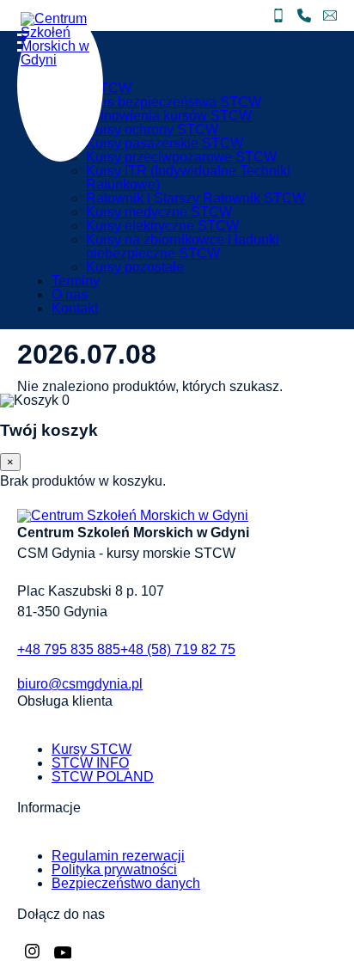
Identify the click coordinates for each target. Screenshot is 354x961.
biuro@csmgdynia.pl (80, 683)
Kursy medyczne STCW (159, 212)
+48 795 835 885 (68, 649)
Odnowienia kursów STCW (169, 115)
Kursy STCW (91, 749)
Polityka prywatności (114, 869)
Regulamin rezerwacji (118, 855)
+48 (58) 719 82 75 (177, 649)
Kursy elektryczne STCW (162, 225)
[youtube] (63, 953)
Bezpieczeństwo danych (126, 883)
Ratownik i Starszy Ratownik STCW (195, 198)
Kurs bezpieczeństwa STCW (173, 102)
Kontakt (75, 308)
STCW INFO (90, 763)
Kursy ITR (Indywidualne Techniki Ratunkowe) (188, 177)
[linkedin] (47, 953)
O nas (70, 294)
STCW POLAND (103, 776)
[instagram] (32, 953)
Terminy (76, 280)
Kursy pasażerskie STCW (164, 143)
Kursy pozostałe (135, 267)
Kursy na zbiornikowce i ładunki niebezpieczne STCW (182, 246)
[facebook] (21, 953)
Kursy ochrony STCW (152, 129)
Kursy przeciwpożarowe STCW (181, 157)
